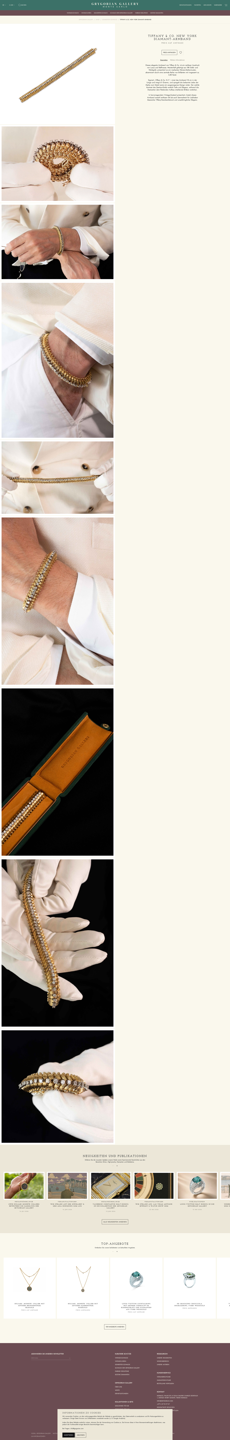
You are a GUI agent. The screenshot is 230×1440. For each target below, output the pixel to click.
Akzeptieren (68, 1435)
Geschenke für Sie (122, 1406)
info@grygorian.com (165, 1401)
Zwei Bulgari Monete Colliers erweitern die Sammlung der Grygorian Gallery (24, 1206)
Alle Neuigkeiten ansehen (115, 1222)
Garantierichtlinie (164, 1380)
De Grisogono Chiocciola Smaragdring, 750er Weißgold (189, 1304)
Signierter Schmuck (101, 13)
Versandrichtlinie (164, 1377)
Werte (117, 1390)
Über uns (118, 1387)
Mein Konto (207, 5)
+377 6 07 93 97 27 (163, 1404)
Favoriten (197, 5)
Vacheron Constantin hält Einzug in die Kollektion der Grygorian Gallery (111, 1206)
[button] (117, 1165)
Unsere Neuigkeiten (164, 1358)
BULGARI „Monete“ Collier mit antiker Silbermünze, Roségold (83, 1305)
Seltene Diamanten (156, 13)
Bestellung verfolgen (165, 1383)
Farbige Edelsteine (141, 13)
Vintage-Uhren (86, 13)
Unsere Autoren (163, 1364)
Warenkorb (218, 5)
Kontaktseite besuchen (165, 1407)
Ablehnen (81, 1435)
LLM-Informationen (38, 1436)
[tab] (164, 60)
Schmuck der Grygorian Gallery (121, 13)
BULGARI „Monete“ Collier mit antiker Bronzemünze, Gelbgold (30, 1305)
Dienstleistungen (185, 5)
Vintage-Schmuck (73, 13)
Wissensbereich (163, 1361)
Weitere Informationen (177, 60)
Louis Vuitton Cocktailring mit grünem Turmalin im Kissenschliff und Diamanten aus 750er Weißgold (136, 1306)
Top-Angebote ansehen (115, 1327)
